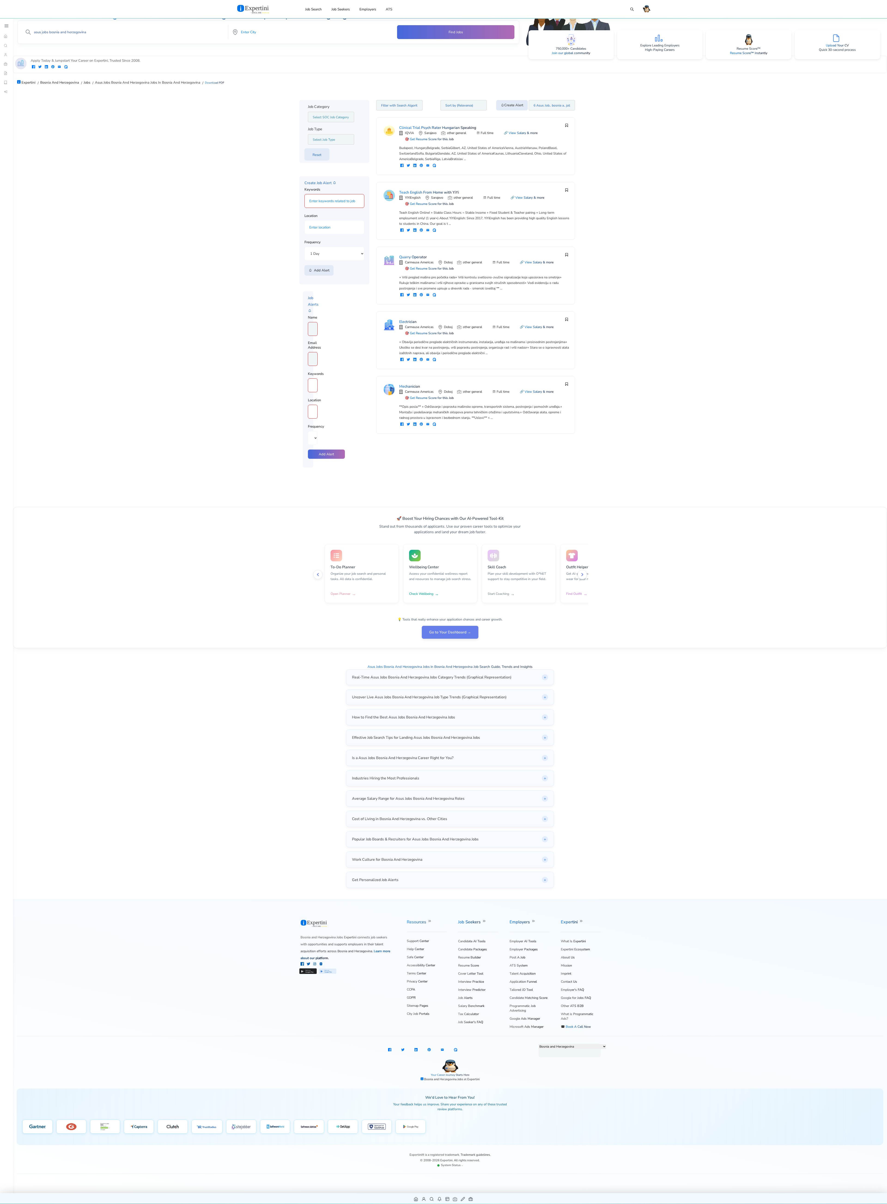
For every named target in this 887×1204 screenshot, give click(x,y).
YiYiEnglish (413, 197)
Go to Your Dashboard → (450, 632)
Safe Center (415, 957)
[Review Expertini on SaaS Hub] (377, 1127)
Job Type (315, 129)
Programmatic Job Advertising (523, 1008)
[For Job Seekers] (6, 55)
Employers (367, 9)
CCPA (411, 989)
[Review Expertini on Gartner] (37, 1127)
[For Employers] (6, 64)
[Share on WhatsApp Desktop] (66, 67)
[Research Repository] (6, 82)
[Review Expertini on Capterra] (139, 1127)
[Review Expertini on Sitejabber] (241, 1127)
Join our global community (571, 53)
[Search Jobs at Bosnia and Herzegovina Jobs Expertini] (431, 1198)
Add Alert (320, 270)
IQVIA (409, 133)
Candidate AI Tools (472, 941)
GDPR (411, 997)
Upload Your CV (837, 45)
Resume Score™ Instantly (748, 53)
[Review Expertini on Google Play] (410, 1127)
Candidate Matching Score (528, 998)
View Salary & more (523, 133)
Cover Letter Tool (470, 973)
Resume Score (468, 965)
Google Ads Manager (525, 1018)
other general (456, 133)
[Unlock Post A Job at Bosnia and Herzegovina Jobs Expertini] (463, 1198)
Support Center (418, 941)
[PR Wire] (6, 92)
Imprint (566, 973)
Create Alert (513, 105)
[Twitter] (309, 964)
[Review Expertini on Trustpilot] (105, 1127)
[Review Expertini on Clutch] (173, 1127)
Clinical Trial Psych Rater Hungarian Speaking (437, 127)
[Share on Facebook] (33, 67)
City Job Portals (418, 1014)
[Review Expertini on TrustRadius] (206, 1127)
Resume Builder (469, 957)
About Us (568, 957)
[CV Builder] (6, 73)
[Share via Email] (59, 67)
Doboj (448, 262)
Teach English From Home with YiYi (429, 192)
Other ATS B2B (572, 1006)
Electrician (407, 321)
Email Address (314, 345)
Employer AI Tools (523, 941)
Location (311, 215)
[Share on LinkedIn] (46, 67)
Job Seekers (340, 9)
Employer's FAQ (572, 990)
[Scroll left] (317, 574)
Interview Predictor (472, 990)
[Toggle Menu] (6, 25)
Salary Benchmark (471, 1006)
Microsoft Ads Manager (527, 1027)
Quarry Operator (413, 257)
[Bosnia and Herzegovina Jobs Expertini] (259, 9)
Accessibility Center (421, 965)
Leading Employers (666, 45)
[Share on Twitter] (40, 67)
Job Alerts (465, 998)
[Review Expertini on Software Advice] (309, 1127)
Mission (566, 965)
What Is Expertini (573, 941)
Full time (487, 133)
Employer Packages (524, 949)
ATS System (519, 965)
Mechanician (409, 386)
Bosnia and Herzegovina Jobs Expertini (328, 937)
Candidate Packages (472, 949)
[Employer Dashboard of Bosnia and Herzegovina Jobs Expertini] (447, 1198)
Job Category (318, 106)
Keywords (312, 189)
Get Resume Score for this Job (432, 139)
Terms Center (416, 973)
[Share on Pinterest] (53, 67)
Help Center (415, 949)
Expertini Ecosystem (575, 949)
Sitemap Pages (417, 1005)
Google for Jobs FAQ (576, 998)
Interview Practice (471, 981)
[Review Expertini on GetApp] (343, 1127)
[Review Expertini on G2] (71, 1127)
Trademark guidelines (475, 1155)
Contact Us (569, 981)
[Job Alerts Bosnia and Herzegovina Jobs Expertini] (439, 1198)
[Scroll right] (582, 574)
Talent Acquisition (523, 973)
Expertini (570, 922)
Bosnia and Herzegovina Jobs (444, 1079)
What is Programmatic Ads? (577, 1016)
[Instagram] (315, 964)
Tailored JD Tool (521, 990)
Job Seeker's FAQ (470, 1022)
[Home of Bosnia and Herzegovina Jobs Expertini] (416, 1198)
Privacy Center (417, 981)
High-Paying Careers (660, 50)
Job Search (313, 9)
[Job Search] (632, 9)
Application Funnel (523, 981)
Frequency (312, 242)
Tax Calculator (468, 1014)
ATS (389, 9)
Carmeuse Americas (419, 262)
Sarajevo (430, 133)
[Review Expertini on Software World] (275, 1127)
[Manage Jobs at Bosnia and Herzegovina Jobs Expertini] (471, 1198)
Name (312, 317)
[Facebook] (303, 964)
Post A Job (517, 957)
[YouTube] (321, 964)
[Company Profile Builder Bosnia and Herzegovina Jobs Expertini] (455, 1198)
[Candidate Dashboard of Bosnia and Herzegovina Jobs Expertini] (424, 1198)
